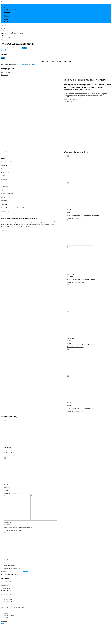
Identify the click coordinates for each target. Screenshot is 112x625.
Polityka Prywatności (10, 9)
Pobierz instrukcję (5, 230)
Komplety (12, 64)
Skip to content (5, 1)
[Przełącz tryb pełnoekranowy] (5, 621)
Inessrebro (3, 25)
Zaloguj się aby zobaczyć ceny (72, 99)
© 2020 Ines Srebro (5, 607)
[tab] (32, 152)
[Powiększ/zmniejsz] (6, 621)
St (15, 64)
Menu (2, 58)
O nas (5, 5)
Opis (5, 151)
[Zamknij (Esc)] (1, 621)
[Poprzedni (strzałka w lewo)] (1, 623)
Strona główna (5, 64)
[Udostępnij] (3, 621)
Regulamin (7, 12)
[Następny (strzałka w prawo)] (3, 623)
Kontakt (6, 7)
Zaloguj (6, 19)
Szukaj (24, 48)
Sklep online (44, 61)
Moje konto (7, 21)
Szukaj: (3, 48)
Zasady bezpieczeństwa (10, 153)
